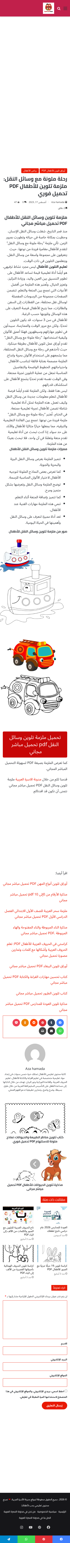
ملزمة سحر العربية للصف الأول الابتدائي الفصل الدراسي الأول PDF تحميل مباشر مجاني (36, 913)
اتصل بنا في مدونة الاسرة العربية (35, 1517)
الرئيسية (62, 1511)
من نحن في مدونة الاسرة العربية (19, 1511)
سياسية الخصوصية (47, 1511)
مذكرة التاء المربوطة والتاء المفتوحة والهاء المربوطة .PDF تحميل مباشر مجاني (40, 930)
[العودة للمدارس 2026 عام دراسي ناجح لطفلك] (52, 1215)
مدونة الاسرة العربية (28, 779)
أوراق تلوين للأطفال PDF (53, 170)
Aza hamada (57, 202)
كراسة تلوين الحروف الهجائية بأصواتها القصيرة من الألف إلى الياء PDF (19, 1269)
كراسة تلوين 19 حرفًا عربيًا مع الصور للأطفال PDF (52, 1267)
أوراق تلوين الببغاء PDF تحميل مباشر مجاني (38, 966)
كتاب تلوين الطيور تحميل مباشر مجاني (41, 993)
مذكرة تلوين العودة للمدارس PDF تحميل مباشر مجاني (36, 1006)
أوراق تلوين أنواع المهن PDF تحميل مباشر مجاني (35, 883)
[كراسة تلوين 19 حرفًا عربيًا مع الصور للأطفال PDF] (52, 1253)
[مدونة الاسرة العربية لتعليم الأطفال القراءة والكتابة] (48, 8)
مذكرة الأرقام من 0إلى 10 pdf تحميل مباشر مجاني (38, 897)
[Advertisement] (35, 55)
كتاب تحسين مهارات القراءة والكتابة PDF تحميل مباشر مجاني (35, 979)
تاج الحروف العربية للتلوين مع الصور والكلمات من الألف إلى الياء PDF (18, 1231)
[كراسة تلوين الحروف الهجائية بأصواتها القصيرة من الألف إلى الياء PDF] (18, 1253)
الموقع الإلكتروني (58, 1375)
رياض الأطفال (30, 170)
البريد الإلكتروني (59, 1359)
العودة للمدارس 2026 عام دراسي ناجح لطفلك (53, 1229)
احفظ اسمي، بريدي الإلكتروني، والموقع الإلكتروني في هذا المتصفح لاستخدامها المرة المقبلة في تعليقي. (36, 1394)
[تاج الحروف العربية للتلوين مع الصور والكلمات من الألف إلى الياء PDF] (18, 1215)
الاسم (64, 1343)
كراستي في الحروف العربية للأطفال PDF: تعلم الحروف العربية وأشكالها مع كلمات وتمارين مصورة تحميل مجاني (37, 949)
